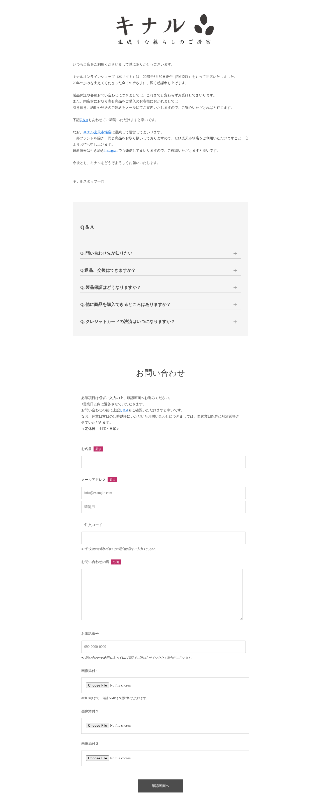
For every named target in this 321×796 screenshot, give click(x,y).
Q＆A (84, 120)
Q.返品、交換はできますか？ (108, 270)
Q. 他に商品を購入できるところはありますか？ (125, 304)
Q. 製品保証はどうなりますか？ (110, 287)
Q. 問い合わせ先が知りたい (106, 253)
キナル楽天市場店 (97, 132)
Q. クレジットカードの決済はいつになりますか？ (127, 321)
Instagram (111, 150)
